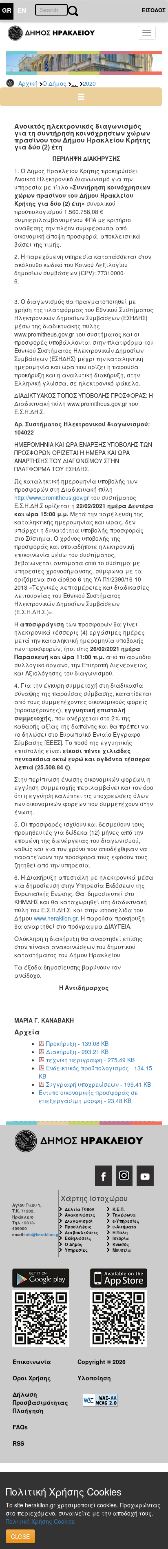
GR (6, 10)
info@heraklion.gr (42, 1234)
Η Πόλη (120, 1232)
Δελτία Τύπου (79, 1209)
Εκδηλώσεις (78, 1238)
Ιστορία (121, 1238)
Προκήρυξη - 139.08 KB (77, 1043)
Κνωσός (121, 1244)
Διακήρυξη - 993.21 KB (77, 1052)
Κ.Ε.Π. (119, 1209)
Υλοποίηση (94, 1378)
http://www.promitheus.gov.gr (51, 497)
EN (22, 10)
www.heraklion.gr (55, 918)
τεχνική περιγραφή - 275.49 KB (90, 1060)
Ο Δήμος (54, 83)
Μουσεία (122, 1250)
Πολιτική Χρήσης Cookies (40, 1521)
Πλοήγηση (28, 1410)
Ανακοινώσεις (80, 1215)
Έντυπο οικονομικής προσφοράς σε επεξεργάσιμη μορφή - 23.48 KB (88, 1096)
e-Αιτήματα (125, 1227)
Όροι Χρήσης (32, 1378)
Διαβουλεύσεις (81, 1232)
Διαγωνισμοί (79, 1221)
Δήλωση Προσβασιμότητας (39, 1398)
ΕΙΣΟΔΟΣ (154, 10)
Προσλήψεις (78, 1227)
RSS (18, 1443)
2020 (89, 83)
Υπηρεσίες (76, 1250)
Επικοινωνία (32, 1361)
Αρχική (28, 83)
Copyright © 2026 (101, 1361)
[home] (56, 36)
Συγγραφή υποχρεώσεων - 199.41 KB (98, 1084)
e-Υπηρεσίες (126, 1221)
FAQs (20, 1427)
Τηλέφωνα (124, 1215)
